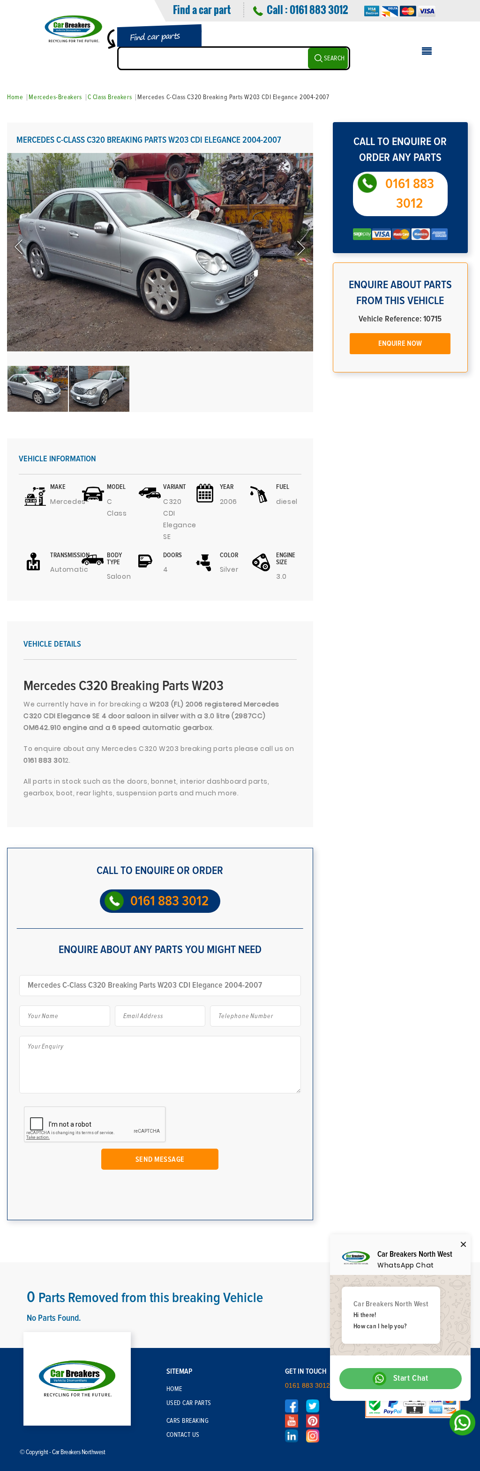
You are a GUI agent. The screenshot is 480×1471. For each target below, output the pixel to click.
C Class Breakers (110, 97)
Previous (19, 247)
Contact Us (183, 1435)
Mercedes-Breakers (55, 97)
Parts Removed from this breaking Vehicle (145, 1298)
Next (300, 247)
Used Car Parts (188, 1403)
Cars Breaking (187, 1421)
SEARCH (334, 58)
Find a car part (202, 9)
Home (15, 97)
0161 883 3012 (319, 9)
